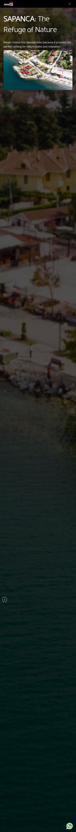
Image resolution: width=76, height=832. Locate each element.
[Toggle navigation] (69, 4)
